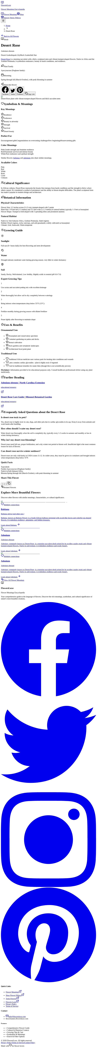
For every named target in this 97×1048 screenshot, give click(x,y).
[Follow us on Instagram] (48, 886)
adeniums (27, 158)
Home (8, 26)
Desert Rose (5, 59)
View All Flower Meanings (14, 580)
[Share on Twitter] (4, 484)
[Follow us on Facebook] (48, 696)
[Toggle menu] (3, 21)
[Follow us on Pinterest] (48, 982)
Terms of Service (18, 1043)
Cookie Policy (29, 1043)
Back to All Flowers (11, 36)
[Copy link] (9, 483)
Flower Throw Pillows (12, 18)
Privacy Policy (6, 1043)
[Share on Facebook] (2, 484)
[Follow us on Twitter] (48, 791)
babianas (16, 158)
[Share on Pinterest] (6, 484)
